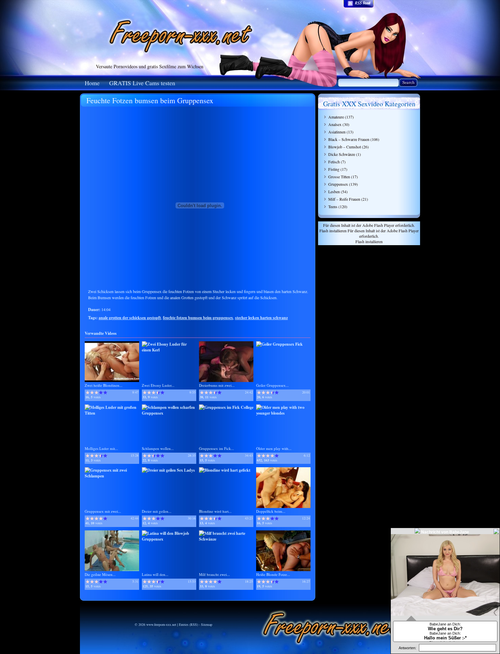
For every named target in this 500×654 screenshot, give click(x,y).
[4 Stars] (101, 392)
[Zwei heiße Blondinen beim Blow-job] (112, 380)
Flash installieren (333, 230)
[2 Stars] (92, 392)
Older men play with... (273, 448)
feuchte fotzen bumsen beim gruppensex (198, 318)
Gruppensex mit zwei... (103, 511)
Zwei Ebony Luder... (158, 385)
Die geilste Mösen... (100, 574)
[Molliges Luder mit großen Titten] (112, 413)
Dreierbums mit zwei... (217, 385)
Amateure (336, 117)
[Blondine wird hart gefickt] (224, 470)
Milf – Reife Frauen (344, 199)
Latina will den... (155, 574)
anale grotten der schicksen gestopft (130, 318)
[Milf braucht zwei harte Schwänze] (226, 539)
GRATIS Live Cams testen (142, 83)
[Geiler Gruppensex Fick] (279, 344)
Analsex (334, 124)
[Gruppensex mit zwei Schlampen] (112, 476)
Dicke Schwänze (341, 154)
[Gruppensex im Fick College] (226, 407)
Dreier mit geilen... (156, 511)
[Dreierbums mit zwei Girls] (226, 380)
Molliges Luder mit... (101, 448)
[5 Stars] (105, 392)
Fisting (333, 169)
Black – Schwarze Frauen (348, 139)
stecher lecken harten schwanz (261, 318)
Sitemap (206, 624)
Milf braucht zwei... (214, 574)
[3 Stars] (96, 392)
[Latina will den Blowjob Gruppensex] (169, 539)
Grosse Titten (339, 176)
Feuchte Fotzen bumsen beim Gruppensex (149, 100)
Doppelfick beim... (270, 511)
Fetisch (334, 161)
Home (92, 83)
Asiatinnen (337, 131)
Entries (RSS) (188, 624)
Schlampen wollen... (158, 448)
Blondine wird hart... (215, 511)
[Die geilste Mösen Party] (112, 570)
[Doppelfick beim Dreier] (283, 506)
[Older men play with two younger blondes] (283, 413)
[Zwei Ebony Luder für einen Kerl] (169, 350)
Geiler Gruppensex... (272, 385)
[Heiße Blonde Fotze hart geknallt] (283, 570)
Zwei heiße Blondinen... (103, 385)
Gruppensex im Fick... (216, 448)
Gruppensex (338, 184)
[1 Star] (87, 392)
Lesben (334, 191)
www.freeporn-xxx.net (161, 624)
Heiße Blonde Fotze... (273, 574)
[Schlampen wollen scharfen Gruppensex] (169, 413)
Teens (332, 206)
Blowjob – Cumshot (344, 146)
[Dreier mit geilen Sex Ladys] (168, 470)
